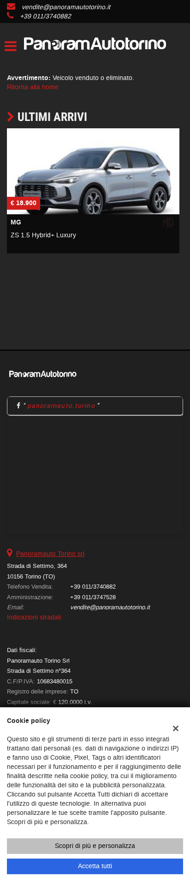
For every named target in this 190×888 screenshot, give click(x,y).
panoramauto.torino (61, 405)
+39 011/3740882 (45, 16)
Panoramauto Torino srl (50, 554)
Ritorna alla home (33, 87)
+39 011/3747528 (93, 597)
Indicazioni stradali (34, 617)
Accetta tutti (95, 866)
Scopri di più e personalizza (95, 846)
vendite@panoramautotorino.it (66, 7)
